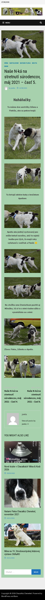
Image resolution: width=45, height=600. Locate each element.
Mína (6, 63)
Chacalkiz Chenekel (24, 593)
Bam (16, 596)
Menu (7, 22)
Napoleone (14, 63)
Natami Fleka (25, 63)
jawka (13, 88)
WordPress (5, 596)
